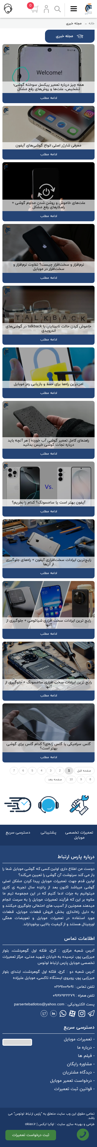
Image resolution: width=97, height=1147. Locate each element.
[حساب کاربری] (46, 9)
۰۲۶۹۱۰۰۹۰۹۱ (64, 986)
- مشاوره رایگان (81, 1064)
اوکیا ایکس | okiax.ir (39, 1124)
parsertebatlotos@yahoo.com (39, 1004)
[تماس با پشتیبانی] (7, 8)
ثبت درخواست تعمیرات (30, 1135)
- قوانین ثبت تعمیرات (74, 1089)
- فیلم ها (86, 1056)
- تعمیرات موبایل (79, 1039)
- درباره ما (86, 1048)
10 (71, 779)
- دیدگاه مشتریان (79, 1072)
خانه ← (89, 23)
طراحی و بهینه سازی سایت (76, 1124)
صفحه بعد (55, 779)
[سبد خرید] (35, 9)
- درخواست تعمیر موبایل (72, 1081)
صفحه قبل (84, 771)
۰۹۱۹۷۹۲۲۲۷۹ (64, 995)
